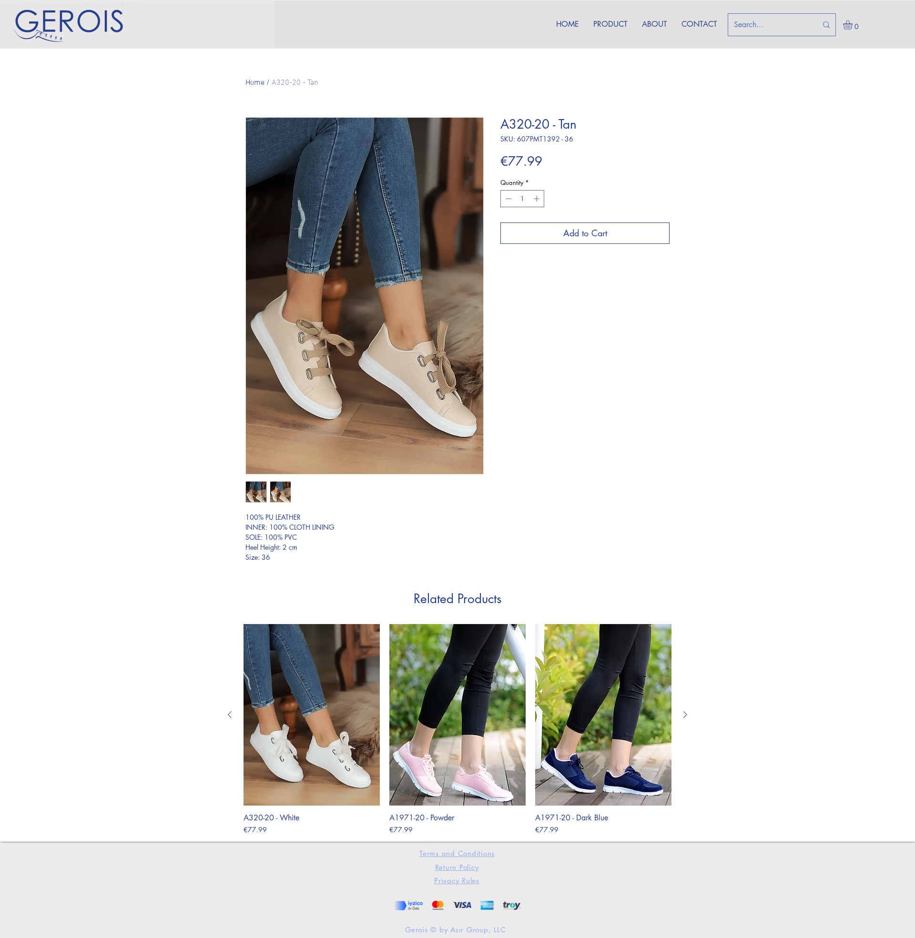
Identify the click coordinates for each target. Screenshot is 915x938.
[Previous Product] (229, 714)
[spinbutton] (522, 199)
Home (254, 83)
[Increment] (537, 199)
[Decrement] (507, 199)
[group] (457, 729)
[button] (853, 25)
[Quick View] (312, 715)
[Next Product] (685, 714)
